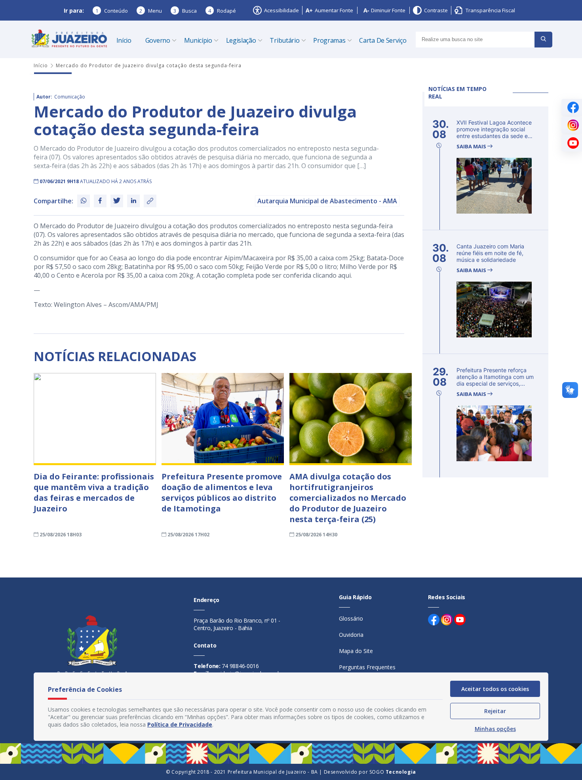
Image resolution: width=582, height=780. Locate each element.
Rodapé (222, 10)
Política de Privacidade (179, 724)
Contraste (436, 10)
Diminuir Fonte (388, 10)
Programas (329, 40)
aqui (344, 275)
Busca (185, 10)
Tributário (284, 40)
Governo (157, 40)
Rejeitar (495, 711)
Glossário (351, 618)
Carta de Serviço (382, 40)
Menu (150, 10)
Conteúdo (111, 10)
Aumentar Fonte (334, 10)
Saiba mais (471, 146)
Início (123, 40)
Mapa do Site (356, 651)
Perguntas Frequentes (367, 667)
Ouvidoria (351, 634)
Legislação (241, 40)
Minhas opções (495, 729)
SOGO (392, 772)
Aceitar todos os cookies (495, 689)
